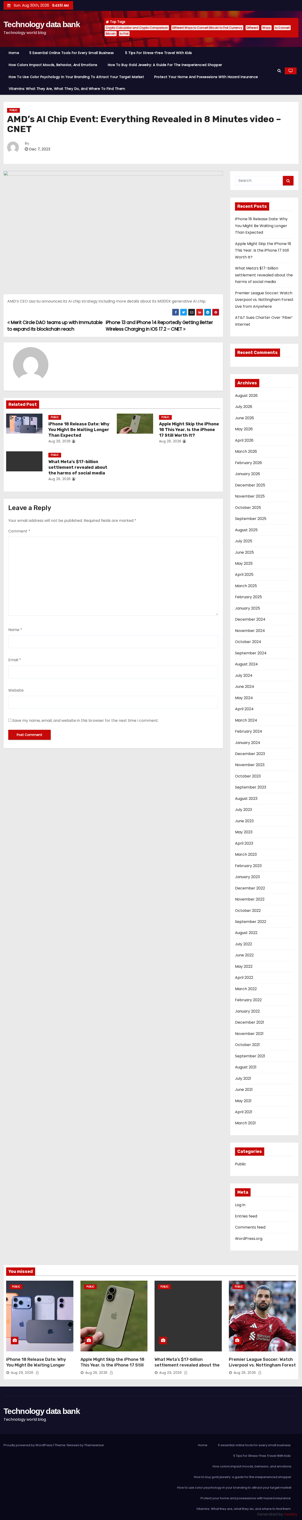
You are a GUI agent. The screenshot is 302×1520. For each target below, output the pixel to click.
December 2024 (250, 619)
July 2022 (243, 944)
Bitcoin (111, 34)
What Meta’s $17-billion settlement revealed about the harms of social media (77, 467)
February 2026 (248, 462)
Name (15, 629)
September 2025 (250, 518)
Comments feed (250, 1227)
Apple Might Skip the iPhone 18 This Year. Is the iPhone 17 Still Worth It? (189, 429)
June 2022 (244, 955)
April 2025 (244, 574)
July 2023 (243, 809)
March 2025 (246, 586)
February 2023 (248, 865)
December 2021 (249, 1022)
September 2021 (250, 1056)
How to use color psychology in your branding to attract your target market (76, 77)
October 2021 (247, 1044)
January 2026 (247, 474)
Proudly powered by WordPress (28, 1445)
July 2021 (243, 1078)
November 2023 (249, 765)
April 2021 (243, 1112)
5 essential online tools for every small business (72, 52)
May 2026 (244, 429)
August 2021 (245, 1067)
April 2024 (244, 709)
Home (14, 52)
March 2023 (246, 854)
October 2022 (248, 910)
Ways (266, 28)
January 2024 (247, 742)
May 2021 (243, 1101)
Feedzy (290, 1514)
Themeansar (94, 1445)
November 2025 (250, 496)
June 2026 (244, 418)
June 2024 (244, 686)
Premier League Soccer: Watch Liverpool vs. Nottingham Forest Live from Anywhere (264, 299)
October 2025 (248, 507)
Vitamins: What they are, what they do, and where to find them (67, 88)
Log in (240, 1205)
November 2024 (250, 630)
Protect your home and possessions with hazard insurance (206, 77)
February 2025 (248, 597)
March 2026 (246, 451)
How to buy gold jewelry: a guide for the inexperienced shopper (165, 64)
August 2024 (246, 664)
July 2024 (243, 675)
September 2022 (250, 921)
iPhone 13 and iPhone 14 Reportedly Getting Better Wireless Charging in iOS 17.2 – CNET (159, 325)
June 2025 (244, 552)
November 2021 (249, 1033)
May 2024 (244, 698)
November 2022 (249, 899)
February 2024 (248, 731)
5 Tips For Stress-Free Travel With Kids (159, 52)
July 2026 (243, 406)
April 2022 (244, 977)
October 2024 (248, 641)
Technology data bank (42, 24)
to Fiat (124, 34)
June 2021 (244, 1089)
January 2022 (247, 1011)
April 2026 (244, 440)
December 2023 (250, 753)
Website (16, 690)
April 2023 (244, 843)
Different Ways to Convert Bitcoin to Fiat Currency (207, 28)
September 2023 (250, 787)
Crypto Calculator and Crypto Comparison (137, 28)
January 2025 (247, 608)
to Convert (282, 28)
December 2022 (250, 888)
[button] (279, 70)
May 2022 (243, 966)
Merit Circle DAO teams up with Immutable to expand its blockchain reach (55, 325)
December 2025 (250, 485)
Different (252, 28)
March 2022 (246, 989)
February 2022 (248, 1000)
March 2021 (245, 1123)
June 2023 (244, 821)
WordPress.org (248, 1238)
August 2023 (246, 798)
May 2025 (244, 563)
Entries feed (246, 1216)
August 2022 (246, 932)
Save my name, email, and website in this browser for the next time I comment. (85, 720)
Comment (19, 531)
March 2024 (246, 720)
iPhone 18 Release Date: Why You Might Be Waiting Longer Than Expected (78, 429)
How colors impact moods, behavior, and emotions (53, 64)
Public (13, 110)
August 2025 (246, 530)
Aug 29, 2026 (59, 441)
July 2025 (243, 541)
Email (14, 660)
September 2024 (251, 653)
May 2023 (243, 832)
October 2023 (248, 776)
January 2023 (247, 877)
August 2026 (246, 395)
